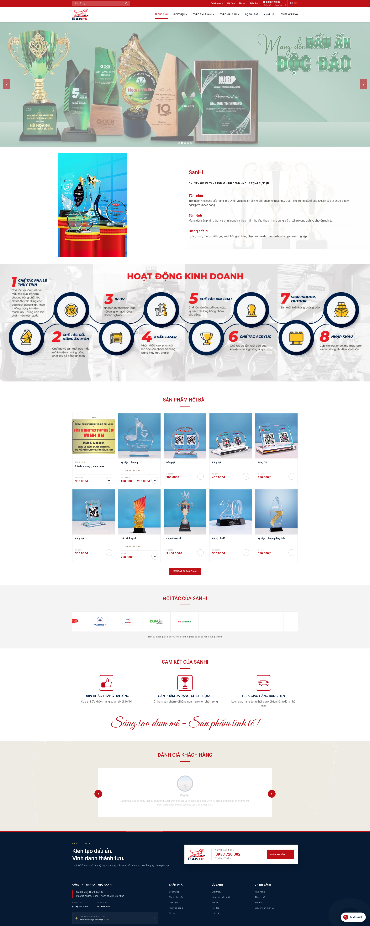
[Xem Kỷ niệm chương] (139, 435)
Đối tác (215, 902)
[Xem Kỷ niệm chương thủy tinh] (276, 512)
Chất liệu (269, 14)
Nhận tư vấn (280, 854)
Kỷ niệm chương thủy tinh (271, 538)
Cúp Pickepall (128, 538)
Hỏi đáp (231, 3)
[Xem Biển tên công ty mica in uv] (93, 435)
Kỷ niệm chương (129, 462)
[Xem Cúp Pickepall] (139, 512)
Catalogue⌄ (217, 3)
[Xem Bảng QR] (185, 435)
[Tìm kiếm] (126, 3)
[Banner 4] (188, 143)
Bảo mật (259, 902)
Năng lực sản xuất (221, 897)
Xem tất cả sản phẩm (185, 571)
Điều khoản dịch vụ (264, 908)
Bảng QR (171, 462)
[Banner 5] (191, 143)
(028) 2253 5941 (81, 906)
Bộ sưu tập (251, 14)
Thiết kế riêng (289, 14)
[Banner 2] (182, 143)
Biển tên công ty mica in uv (89, 466)
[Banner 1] (179, 143)
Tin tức (242, 3)
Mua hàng (260, 892)
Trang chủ (161, 14)
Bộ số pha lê (218, 538)
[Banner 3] (185, 143)
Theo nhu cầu (228, 14)
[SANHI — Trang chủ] (81, 14)
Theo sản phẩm (202, 14)
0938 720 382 (227, 854)
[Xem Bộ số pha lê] (230, 512)
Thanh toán (260, 897)
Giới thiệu (179, 14)
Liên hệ (254, 3)
